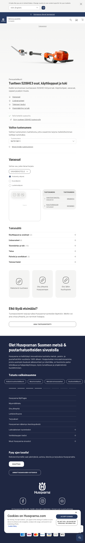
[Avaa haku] (70, 20)
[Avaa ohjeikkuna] (79, 537)
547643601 (70, 206)
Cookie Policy (12, 526)
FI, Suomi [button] (11, 21)
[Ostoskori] (76, 20)
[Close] (76, 512)
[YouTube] (62, 501)
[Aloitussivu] (3, 20)
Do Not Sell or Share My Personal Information (66, 522)
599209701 (70, 199)
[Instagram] (42, 501)
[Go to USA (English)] (43, 8)
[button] (14, 194)
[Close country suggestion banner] (81, 4)
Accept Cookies (67, 516)
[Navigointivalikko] (82, 20)
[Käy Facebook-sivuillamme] (23, 501)
